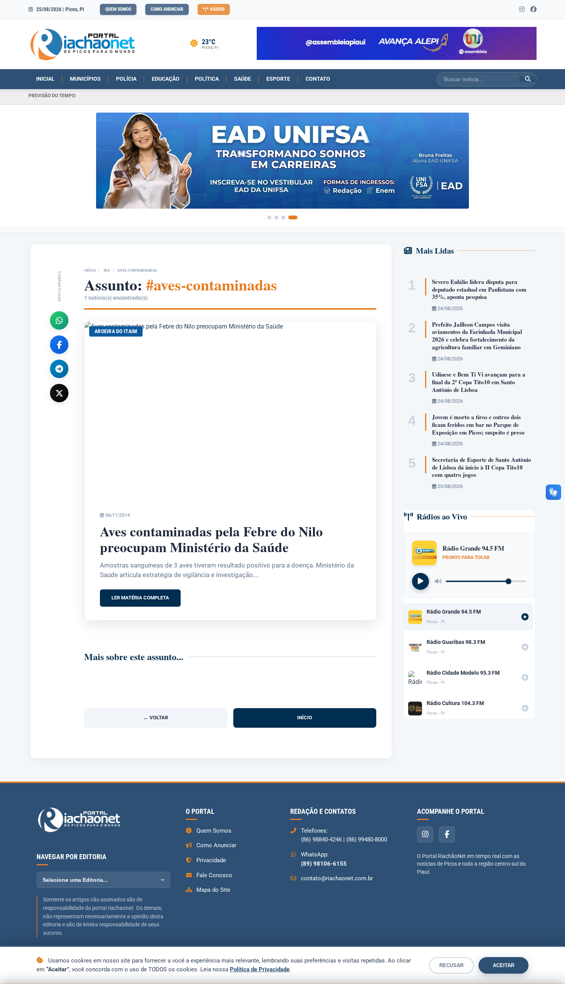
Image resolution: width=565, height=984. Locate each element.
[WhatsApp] (59, 320)
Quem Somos (118, 9)
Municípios (85, 79)
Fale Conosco (214, 875)
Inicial (45, 79)
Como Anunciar (167, 9)
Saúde (242, 79)
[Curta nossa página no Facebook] (533, 10)
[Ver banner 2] (276, 217)
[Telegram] (59, 369)
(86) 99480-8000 (366, 839)
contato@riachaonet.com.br (337, 878)
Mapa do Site (213, 889)
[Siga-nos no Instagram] (522, 10)
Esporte (278, 79)
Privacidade (211, 860)
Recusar (451, 965)
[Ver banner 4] (292, 217)
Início (90, 270)
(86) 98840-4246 (321, 839)
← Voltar (155, 717)
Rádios (217, 9)
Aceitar (503, 965)
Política (207, 79)
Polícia (126, 79)
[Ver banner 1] (269, 217)
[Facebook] (59, 344)
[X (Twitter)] (59, 393)
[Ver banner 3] (283, 217)
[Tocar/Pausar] (420, 581)
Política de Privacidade (259, 969)
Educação (165, 79)
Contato (318, 79)
